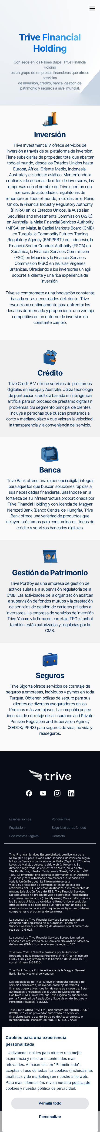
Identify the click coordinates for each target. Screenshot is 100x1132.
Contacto (58, 836)
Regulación (17, 827)
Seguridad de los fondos (69, 827)
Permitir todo (50, 1103)
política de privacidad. (56, 1088)
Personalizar (50, 1117)
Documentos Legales (24, 836)
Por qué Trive (61, 819)
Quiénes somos (20, 819)
